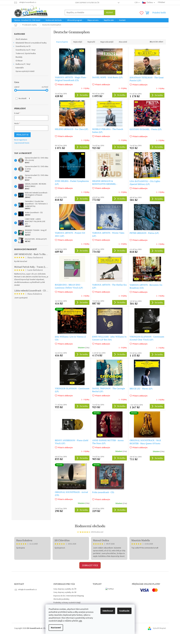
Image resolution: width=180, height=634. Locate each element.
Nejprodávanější (106, 42)
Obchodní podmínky (61, 599)
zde (80, 620)
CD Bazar (19, 60)
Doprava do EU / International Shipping (68, 595)
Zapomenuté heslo (21, 143)
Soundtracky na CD (23, 46)
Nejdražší (91, 42)
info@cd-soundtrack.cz (27, 589)
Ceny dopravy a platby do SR (64, 592)
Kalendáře (20, 67)
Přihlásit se (22, 134)
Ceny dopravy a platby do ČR (87, 2)
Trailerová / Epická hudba (26, 53)
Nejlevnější (77, 42)
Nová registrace (20, 140)
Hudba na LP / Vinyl (23, 64)
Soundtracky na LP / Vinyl (25, 50)
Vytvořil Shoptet (159, 628)
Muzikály (19, 57)
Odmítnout (107, 610)
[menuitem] (27, 20)
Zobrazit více (90, 565)
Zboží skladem (21, 39)
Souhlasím (124, 610)
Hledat (109, 12)
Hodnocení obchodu (90, 526)
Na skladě (24, 98)
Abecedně (123, 42)
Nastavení (56, 627)
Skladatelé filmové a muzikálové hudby (31, 43)
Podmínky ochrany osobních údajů (66, 602)
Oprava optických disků (25, 71)
